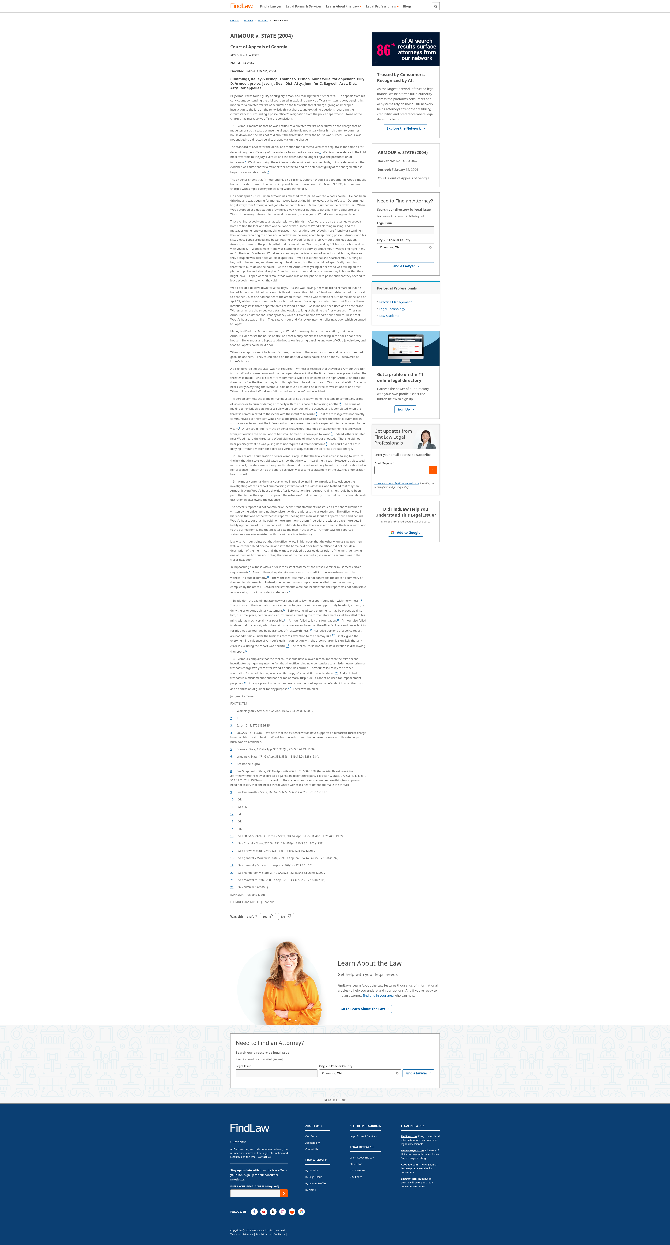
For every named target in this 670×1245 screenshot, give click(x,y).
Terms (233, 1234)
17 (231, 851)
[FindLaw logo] (243, 6)
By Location (312, 1170)
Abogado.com (409, 1164)
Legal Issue (385, 223)
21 (231, 880)
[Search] (436, 6)
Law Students (389, 316)
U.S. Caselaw (357, 1170)
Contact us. (264, 1157)
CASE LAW (234, 20)
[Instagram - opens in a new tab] (282, 1211)
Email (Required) (384, 463)
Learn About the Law (362, 1157)
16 (231, 843)
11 (231, 807)
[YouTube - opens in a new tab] (263, 1211)
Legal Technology (392, 309)
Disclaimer (262, 1234)
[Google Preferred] (301, 1211)
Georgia (248, 20)
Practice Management (395, 302)
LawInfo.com (409, 1178)
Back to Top (337, 1100)
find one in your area (378, 995)
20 (231, 873)
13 (231, 821)
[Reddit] (292, 1211)
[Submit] (433, 470)
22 (231, 887)
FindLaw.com (409, 1136)
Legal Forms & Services (363, 1136)
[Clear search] (430, 247)
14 (231, 829)
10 (231, 799)
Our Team (311, 1136)
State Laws (356, 1164)
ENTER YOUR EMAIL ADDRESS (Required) (254, 1186)
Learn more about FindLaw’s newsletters (396, 483)
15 (231, 836)
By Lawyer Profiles (315, 1183)
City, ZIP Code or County (393, 240)
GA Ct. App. (263, 20)
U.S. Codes (356, 1177)
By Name (310, 1189)
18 (231, 858)
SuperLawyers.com (412, 1150)
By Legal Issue (313, 1177)
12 (231, 814)
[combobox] (405, 230)
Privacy (247, 1234)
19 (231, 865)
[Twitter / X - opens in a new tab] (273, 1211)
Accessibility (312, 1142)
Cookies (278, 1234)
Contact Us (311, 1149)
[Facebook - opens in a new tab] (254, 1211)
